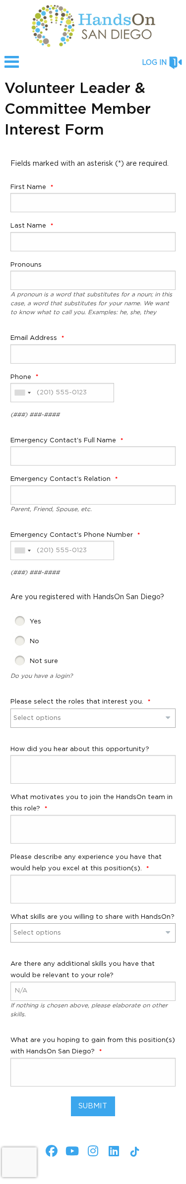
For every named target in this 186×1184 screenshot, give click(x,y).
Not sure (44, 661)
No (34, 641)
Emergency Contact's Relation (61, 479)
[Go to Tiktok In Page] (133, 1151)
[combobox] (22, 392)
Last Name (29, 226)
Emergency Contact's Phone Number (72, 535)
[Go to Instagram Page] (92, 1150)
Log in (154, 62)
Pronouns (26, 265)
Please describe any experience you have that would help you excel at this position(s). (86, 863)
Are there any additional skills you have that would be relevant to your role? (82, 970)
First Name (29, 187)
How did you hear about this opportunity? (79, 749)
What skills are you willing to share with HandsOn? (92, 917)
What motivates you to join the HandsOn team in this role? (91, 803)
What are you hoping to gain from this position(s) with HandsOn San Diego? (92, 1046)
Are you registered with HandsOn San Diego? (87, 597)
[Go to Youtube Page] (71, 1150)
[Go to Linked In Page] (113, 1150)
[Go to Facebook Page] (50, 1150)
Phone (21, 377)
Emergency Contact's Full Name (64, 440)
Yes (35, 621)
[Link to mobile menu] (12, 66)
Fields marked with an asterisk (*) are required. (89, 163)
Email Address (34, 338)
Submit (92, 1106)
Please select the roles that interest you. (77, 702)
